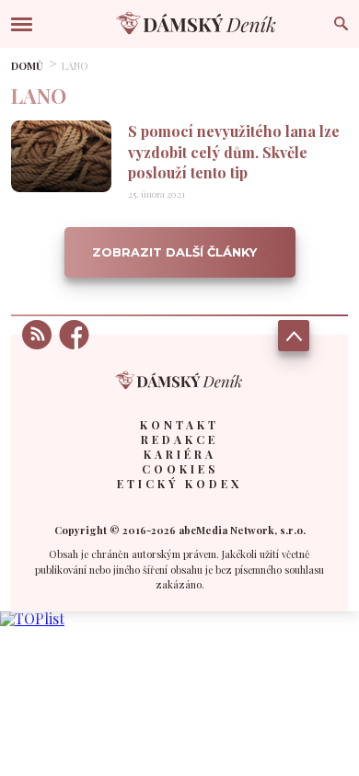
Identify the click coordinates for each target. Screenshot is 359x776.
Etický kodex (179, 483)
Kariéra (180, 454)
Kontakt (179, 424)
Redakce (179, 439)
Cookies (180, 469)
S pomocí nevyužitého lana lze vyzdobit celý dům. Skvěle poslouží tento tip (234, 151)
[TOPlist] (32, 618)
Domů (27, 66)
